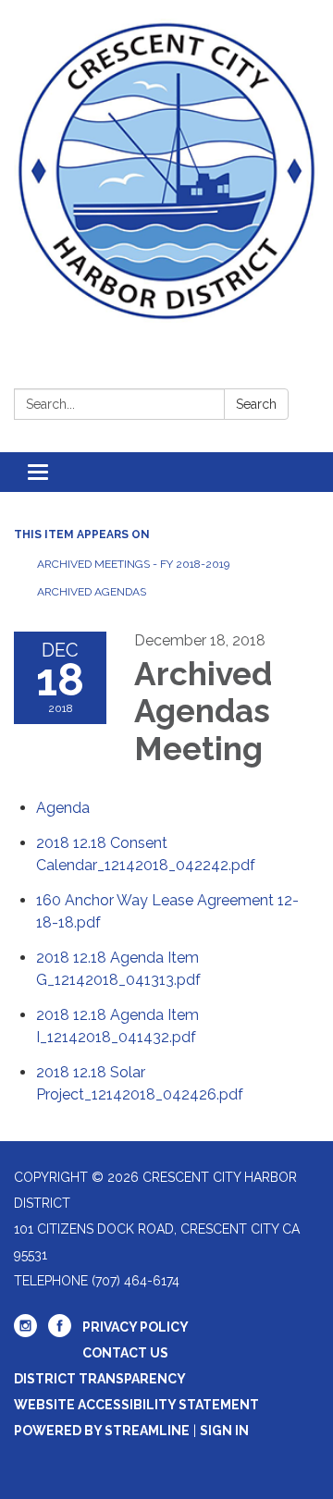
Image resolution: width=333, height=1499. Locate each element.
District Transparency (100, 1378)
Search (256, 404)
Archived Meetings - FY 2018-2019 (133, 564)
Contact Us (125, 1352)
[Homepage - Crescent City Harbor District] (166, 171)
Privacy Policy (135, 1327)
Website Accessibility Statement (136, 1404)
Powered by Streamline (102, 1430)
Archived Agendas (91, 591)
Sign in (224, 1430)
